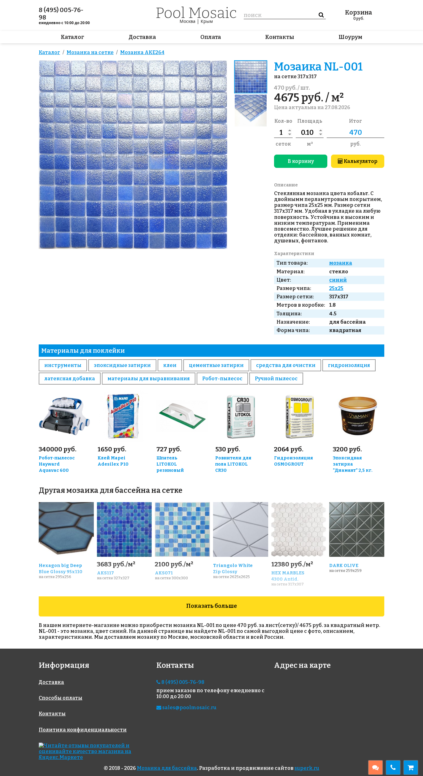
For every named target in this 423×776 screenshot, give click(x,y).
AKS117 (105, 573)
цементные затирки (216, 365)
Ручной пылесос (276, 379)
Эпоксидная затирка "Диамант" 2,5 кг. (353, 464)
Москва (187, 21)
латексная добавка (69, 379)
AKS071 (164, 573)
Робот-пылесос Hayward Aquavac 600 (57, 464)
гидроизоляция (349, 365)
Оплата (210, 37)
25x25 (336, 288)
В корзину (301, 161)
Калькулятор (360, 161)
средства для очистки (286, 365)
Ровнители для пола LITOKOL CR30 (233, 464)
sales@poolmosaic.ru (188, 707)
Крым (207, 21)
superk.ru (306, 768)
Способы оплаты (60, 698)
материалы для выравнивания (148, 379)
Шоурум (350, 37)
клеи (170, 365)
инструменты (62, 365)
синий (338, 280)
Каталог (72, 37)
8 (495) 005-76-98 (61, 13)
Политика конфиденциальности (83, 730)
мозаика (340, 263)
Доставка (142, 37)
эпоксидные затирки (122, 365)
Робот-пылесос (222, 379)
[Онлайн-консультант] (375, 767)
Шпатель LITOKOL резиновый (170, 464)
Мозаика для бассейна (167, 768)
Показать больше (211, 606)
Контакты (279, 37)
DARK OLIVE (343, 565)
